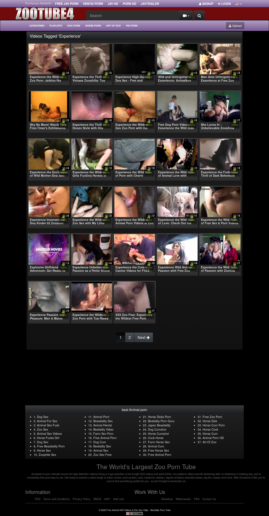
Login (225, 3)
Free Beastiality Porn (51, 446)
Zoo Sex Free (102, 454)
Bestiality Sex (102, 446)
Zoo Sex (42, 429)
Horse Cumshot (158, 433)
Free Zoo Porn (212, 417)
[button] (238, 3)
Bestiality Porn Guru (161, 421)
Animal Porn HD (213, 438)
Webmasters (183, 499)
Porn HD (129, 3)
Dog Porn (73, 25)
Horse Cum (210, 433)
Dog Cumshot (157, 429)
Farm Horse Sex (159, 442)
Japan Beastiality (159, 425)
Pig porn (131, 25)
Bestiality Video (103, 429)
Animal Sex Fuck (48, 425)
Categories (36, 25)
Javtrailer (150, 3)
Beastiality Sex (103, 421)
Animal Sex (100, 450)
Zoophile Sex (47, 454)
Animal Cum (156, 446)
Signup (207, 3)
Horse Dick (210, 421)
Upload (236, 26)
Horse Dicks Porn (159, 417)
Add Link (118, 499)
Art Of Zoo (209, 442)
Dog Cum (99, 442)
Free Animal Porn (105, 438)
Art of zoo (113, 25)
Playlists (56, 25)
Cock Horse (156, 438)
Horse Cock (210, 429)
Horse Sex (44, 450)
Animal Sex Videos (49, 433)
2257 (107, 499)
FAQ (37, 499)
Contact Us (209, 499)
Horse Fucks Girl (48, 438)
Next (142, 337)
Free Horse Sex (158, 450)
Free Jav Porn (66, 3)
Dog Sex (42, 417)
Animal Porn (101, 417)
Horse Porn (93, 25)
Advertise (167, 499)
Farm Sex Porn (103, 433)
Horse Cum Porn (214, 425)
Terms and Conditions (56, 499)
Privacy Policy (81, 499)
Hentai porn (93, 3)
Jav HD (113, 3)
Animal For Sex (47, 421)
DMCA (97, 499)
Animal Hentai (102, 425)
